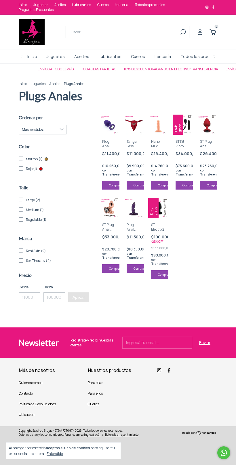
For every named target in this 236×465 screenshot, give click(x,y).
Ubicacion (27, 414)
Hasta (48, 287)
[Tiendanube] (199, 433)
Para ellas (95, 382)
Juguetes (40, 4)
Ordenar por (31, 117)
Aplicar (79, 297)
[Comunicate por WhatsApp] (223, 452)
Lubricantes (81, 4)
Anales (54, 83)
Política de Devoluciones (37, 404)
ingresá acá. (92, 435)
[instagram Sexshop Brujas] (207, 7)
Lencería (121, 4)
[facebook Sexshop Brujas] (213, 7)
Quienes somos (30, 382)
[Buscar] (182, 32)
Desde (23, 287)
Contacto (26, 393)
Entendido (55, 453)
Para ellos (95, 393)
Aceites (60, 4)
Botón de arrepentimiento (121, 435)
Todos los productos (150, 4)
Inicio (23, 4)
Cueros (103, 4)
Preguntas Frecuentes (36, 9)
